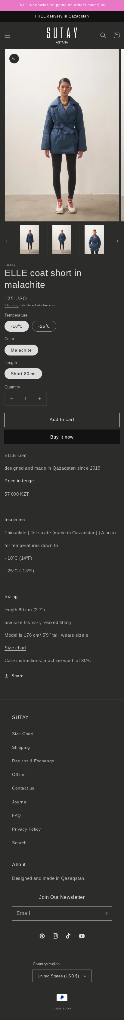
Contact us (23, 788)
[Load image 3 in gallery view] (94, 239)
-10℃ (17, 326)
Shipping (12, 305)
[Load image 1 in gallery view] (29, 239)
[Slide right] (117, 241)
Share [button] (17, 675)
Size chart (15, 647)
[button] (7, 35)
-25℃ (44, 326)
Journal (19, 802)
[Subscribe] (105, 913)
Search (19, 842)
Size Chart (23, 733)
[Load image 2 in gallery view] (62, 239)
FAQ (16, 815)
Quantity (12, 387)
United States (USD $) (58, 976)
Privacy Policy (26, 829)
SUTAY (67, 1008)
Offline (19, 774)
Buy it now (62, 436)
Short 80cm (23, 373)
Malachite (21, 350)
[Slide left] (6, 241)
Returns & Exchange (33, 760)
